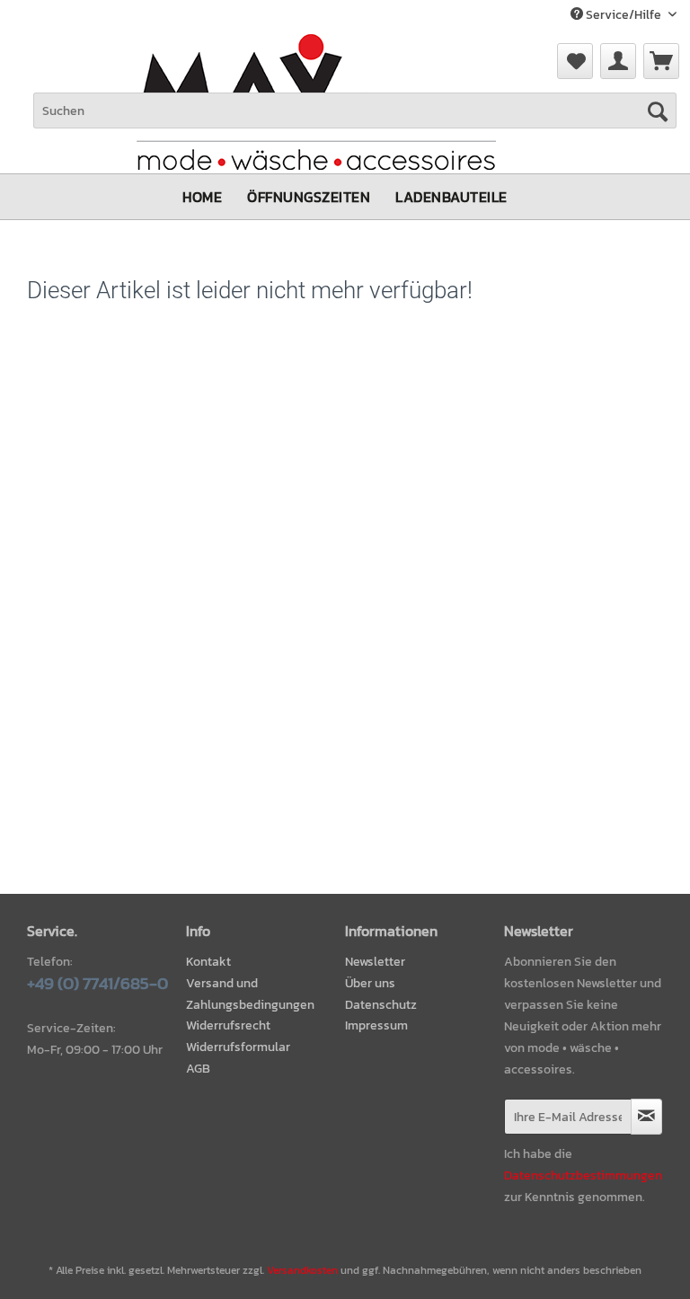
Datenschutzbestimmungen (583, 1175)
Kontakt (208, 961)
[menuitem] (661, 61)
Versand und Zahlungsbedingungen (250, 994)
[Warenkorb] (661, 61)
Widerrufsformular (238, 1047)
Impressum (376, 1025)
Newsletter (375, 961)
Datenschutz (381, 1004)
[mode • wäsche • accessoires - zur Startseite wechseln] (316, 91)
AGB (198, 1068)
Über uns (370, 983)
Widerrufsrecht (228, 1025)
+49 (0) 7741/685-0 (97, 983)
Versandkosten (302, 1270)
